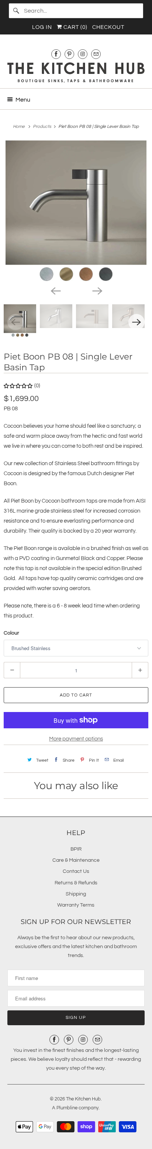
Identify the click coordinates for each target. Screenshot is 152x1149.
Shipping (76, 894)
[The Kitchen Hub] (75, 72)
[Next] (97, 290)
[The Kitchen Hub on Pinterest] (69, 54)
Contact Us (76, 871)
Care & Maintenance (76, 860)
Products (42, 126)
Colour (11, 633)
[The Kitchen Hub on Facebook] (56, 54)
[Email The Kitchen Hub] (96, 54)
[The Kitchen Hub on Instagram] (82, 54)
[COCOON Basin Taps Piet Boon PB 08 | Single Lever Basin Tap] (76, 211)
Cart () (74, 27)
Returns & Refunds (76, 882)
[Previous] (55, 290)
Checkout (108, 27)
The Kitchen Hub (83, 1099)
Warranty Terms (75, 905)
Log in (42, 27)
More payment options (76, 739)
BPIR (76, 849)
